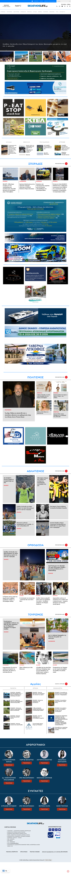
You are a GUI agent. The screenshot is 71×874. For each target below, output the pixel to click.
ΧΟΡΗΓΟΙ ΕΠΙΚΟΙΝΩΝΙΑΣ (50, 1)
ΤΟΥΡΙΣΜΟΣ (45, 11)
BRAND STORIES (11, 16)
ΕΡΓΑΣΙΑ (35, 688)
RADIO (41, 1)
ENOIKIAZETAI (57, 688)
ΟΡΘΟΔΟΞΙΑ (23, 11)
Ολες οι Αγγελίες (59, 683)
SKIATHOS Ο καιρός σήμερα (12, 5)
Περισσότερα (9, 764)
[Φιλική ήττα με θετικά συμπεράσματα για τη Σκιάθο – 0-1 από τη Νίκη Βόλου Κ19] (35, 56)
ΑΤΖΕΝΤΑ (36, 1)
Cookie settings (48, 860)
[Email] (59, 6)
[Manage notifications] (68, 871)
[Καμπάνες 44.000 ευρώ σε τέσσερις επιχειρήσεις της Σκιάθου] (21, 56)
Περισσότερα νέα (59, 163)
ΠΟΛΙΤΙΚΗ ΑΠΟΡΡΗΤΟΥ (12, 851)
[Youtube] (62, 6)
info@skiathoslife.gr (14, 843)
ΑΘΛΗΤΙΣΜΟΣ (16, 11)
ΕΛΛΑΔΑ (35, 11)
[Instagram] (65, 6)
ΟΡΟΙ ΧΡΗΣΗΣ (23, 851)
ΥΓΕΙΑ (57, 11)
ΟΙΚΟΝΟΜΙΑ (51, 11)
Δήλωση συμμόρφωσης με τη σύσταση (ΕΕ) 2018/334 (55, 851)
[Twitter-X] (67, 6)
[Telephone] (57, 6)
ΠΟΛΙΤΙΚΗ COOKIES (35, 851)
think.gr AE (41, 860)
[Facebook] (70, 6)
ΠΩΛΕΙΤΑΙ (13, 688)
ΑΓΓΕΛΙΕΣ (62, 142)
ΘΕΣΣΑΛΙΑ (29, 11)
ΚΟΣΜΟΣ (40, 11)
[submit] (69, 1)
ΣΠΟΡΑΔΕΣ (3, 11)
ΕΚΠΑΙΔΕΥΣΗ (62, 11)
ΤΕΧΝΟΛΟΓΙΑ (3, 16)
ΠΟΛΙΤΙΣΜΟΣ (9, 11)
